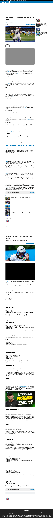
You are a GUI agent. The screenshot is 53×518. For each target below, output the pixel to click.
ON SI (3, 0)
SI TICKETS (10, 0)
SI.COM (1, 0)
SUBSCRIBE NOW (25, 0)
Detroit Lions (7, 46)
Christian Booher (7, 22)
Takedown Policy (24, 512)
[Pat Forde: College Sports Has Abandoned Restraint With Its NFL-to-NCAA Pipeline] (42, 25)
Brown (6, 161)
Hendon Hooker (30, 184)
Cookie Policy (17, 512)
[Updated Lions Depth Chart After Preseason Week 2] (42, 34)
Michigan (8, 83)
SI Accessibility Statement (41, 512)
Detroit (8, 71)
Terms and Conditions (32, 512)
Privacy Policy (10, 512)
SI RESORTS (13, 0)
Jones (15, 150)
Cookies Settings (11, 513)
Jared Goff (13, 96)
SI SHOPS (17, 0)
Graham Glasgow (10, 131)
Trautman (9, 135)
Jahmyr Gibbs (29, 119)
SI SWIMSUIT (6, 0)
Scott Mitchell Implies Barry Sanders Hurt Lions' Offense (19, 145)
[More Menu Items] (47, 2)
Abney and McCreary (28, 463)
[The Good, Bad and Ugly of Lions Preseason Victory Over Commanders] (42, 30)
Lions (18, 73)
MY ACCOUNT (20, 0)
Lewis (6, 100)
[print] (10, 226)
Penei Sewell (30, 155)
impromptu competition (23, 386)
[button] (30, 2)
